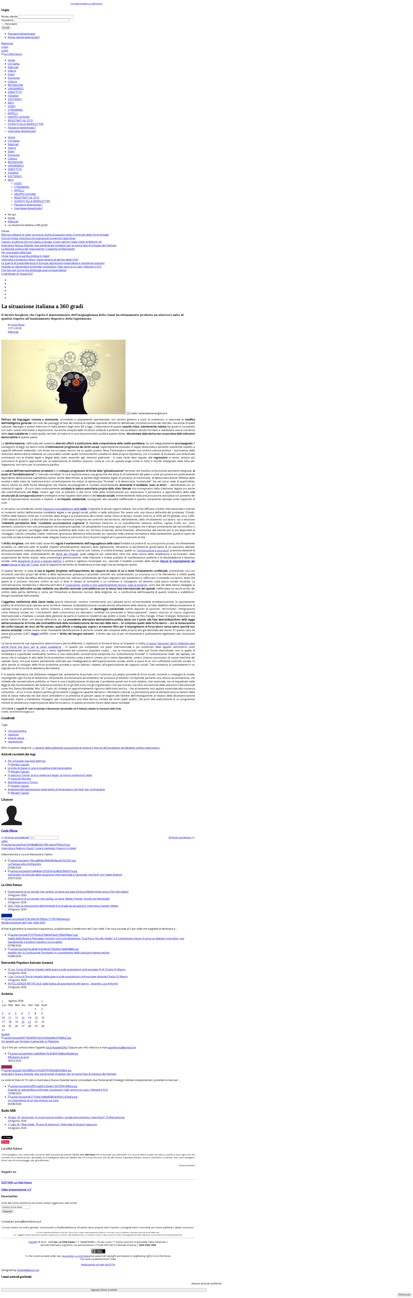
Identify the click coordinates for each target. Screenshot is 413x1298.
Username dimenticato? (28, 208)
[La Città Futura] (11, 54)
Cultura (12, 158)
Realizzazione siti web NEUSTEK (98, 1264)
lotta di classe (16, 738)
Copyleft (32, 1241)
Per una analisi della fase (16, 252)
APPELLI (19, 190)
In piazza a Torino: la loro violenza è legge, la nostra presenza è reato (50, 775)
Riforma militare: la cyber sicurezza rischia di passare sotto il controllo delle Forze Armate (55, 234)
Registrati (7, 43)
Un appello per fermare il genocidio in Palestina (30, 1041)
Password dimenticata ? (28, 204)
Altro (11, 180)
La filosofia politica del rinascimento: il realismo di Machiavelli (38, 249)
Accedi (6, 27)
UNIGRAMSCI (16, 165)
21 (29, 1022)
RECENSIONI (15, 162)
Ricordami (11, 24)
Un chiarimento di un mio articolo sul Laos (33, 1100)
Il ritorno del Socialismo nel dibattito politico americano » (126, 748)
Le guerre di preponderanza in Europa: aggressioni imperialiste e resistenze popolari (53, 263)
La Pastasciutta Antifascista (24, 864)
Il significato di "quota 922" (17, 274)
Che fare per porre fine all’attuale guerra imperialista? (34, 270)
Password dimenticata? (21, 33)
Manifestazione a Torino (23, 782)
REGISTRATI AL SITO (26, 197)
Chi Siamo (14, 141)
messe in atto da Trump (24, 564)
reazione (13, 734)
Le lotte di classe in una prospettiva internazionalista (40, 768)
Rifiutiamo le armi (18, 1057)
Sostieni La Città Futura (91, 3)
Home (11, 137)
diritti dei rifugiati (67, 554)
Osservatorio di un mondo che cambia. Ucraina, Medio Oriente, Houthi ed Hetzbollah (59, 899)
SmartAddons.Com (28, 1270)
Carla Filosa (17, 325)
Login (4, 47)
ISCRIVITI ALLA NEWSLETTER (32, 201)
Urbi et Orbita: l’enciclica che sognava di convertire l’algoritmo (38, 238)
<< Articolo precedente (15, 837)
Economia (14, 155)
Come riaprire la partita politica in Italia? (25, 256)
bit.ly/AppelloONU (57, 1047)
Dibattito (6, 1067)
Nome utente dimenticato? (24, 37)
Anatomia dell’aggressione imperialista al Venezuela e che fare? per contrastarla (56, 789)
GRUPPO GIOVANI (25, 194)
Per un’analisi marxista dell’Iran (26, 761)
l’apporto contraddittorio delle (61, 509)
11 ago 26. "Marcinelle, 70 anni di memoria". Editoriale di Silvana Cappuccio (52, 1124)
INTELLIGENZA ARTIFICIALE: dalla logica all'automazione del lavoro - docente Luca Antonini (63, 983)
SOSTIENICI (15, 176)
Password (7, 20)
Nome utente (9, 16)
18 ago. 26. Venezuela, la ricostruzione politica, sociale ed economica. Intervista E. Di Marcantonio (66, 1117)
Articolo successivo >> (182, 837)
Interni (12, 148)
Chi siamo (75, 3)
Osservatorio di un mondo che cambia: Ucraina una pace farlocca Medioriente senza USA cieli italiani (68, 891)
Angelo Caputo (20, 786)
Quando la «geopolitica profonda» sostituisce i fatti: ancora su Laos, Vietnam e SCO (51, 266)
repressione (15, 741)
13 (22, 1017)
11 (9, 1017)
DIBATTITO (15, 169)
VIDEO (18, 183)
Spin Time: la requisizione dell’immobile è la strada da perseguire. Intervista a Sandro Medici (63, 906)
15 (36, 1017)
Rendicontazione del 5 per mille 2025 (23, 922)
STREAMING (21, 187)
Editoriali (13, 144)
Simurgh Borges (21, 778)
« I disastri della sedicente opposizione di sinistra (62, 748)
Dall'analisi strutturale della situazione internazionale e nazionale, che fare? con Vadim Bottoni (65, 874)
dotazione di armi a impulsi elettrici (40, 561)
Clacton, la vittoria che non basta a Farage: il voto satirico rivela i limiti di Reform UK (51, 242)
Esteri (11, 151)
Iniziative (13, 173)
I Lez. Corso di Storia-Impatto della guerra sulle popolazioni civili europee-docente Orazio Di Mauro (68, 976)
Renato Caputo (20, 764)
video (4, 841)
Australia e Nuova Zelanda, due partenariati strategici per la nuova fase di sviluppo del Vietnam (58, 245)
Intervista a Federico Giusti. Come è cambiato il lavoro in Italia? (38, 848)
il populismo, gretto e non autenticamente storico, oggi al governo (106, 585)
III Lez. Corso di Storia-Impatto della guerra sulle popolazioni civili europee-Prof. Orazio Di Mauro (67, 969)
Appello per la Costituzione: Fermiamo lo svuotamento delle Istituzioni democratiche (58, 952)
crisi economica (17, 731)
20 (22, 1022)
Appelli (5, 1034)
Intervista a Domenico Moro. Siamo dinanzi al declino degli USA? (39, 259)
